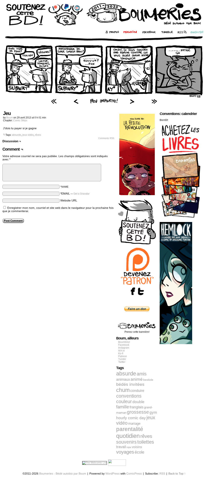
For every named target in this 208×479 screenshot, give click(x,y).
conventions (129, 396)
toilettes (145, 442)
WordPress (112, 473)
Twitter (121, 362)
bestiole (148, 379)
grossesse (138, 412)
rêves (38, 134)
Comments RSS (106, 138)
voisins (137, 447)
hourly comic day (131, 418)
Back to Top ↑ (177, 473)
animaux (123, 379)
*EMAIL (75, 193)
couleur (124, 401)
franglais (136, 407)
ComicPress (134, 473)
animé (137, 379)
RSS (162, 473)
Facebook (123, 344)
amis (142, 373)
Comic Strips (20, 120)
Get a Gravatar (82, 193)
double (138, 402)
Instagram (123, 347)
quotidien (128, 435)
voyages (125, 452)
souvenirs (126, 442)
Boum (9, 117)
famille (122, 406)
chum (123, 390)
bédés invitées (130, 384)
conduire (137, 391)
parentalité (129, 429)
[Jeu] (104, 96)
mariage (134, 423)
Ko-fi (120, 353)
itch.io (121, 350)
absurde (16, 134)
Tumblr (122, 359)
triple (129, 447)
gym (153, 412)
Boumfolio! (124, 342)
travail (121, 447)
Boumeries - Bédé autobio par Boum (62, 473)
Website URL (68, 200)
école (139, 452)
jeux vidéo (28, 134)
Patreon (122, 356)
